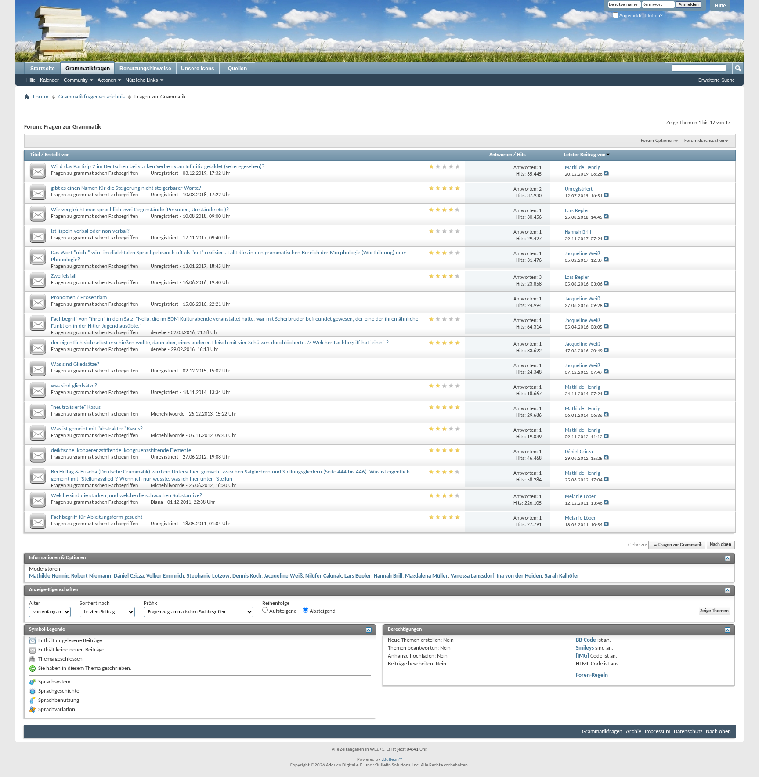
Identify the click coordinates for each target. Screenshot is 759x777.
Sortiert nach (95, 603)
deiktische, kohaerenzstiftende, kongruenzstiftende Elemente (121, 450)
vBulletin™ (391, 759)
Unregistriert (164, 173)
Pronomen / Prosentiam (79, 297)
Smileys (585, 648)
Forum (40, 97)
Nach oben (720, 545)
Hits (521, 155)
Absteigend (322, 611)
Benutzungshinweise (145, 68)
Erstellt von (57, 155)
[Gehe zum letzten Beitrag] (606, 174)
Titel (35, 155)
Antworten (500, 155)
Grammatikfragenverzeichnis (91, 97)
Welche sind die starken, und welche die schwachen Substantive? (126, 496)
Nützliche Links (142, 80)
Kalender (49, 80)
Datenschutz (688, 731)
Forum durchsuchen (704, 140)
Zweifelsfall (63, 276)
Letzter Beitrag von (584, 155)
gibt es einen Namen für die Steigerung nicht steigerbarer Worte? (126, 188)
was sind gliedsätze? (74, 386)
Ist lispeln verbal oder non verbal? (90, 231)
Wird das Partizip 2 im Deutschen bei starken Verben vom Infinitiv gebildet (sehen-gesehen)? (157, 167)
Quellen (237, 68)
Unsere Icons (197, 68)
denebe (158, 333)
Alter (34, 603)
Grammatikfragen (87, 68)
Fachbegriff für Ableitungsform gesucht (96, 517)
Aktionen (107, 80)
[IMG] (582, 656)
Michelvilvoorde (167, 414)
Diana (157, 502)
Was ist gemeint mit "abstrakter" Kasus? (97, 429)
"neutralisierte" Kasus (76, 407)
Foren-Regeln (592, 675)
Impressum (657, 731)
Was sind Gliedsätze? (75, 364)
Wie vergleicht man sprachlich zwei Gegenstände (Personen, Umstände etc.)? (140, 210)
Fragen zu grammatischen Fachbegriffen (95, 173)
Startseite (42, 68)
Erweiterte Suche (716, 80)
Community (76, 80)
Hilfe (720, 6)
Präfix (150, 603)
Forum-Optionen (657, 140)
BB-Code (586, 640)
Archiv (633, 731)
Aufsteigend (282, 611)
